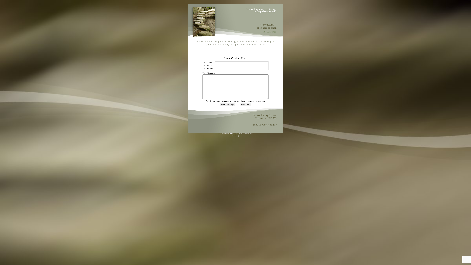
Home (200, 41)
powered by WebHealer (244, 134)
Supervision (238, 44)
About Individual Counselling (255, 41)
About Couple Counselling (221, 41)
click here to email (266, 27)
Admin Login (235, 136)
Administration (257, 44)
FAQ (227, 44)
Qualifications (214, 44)
